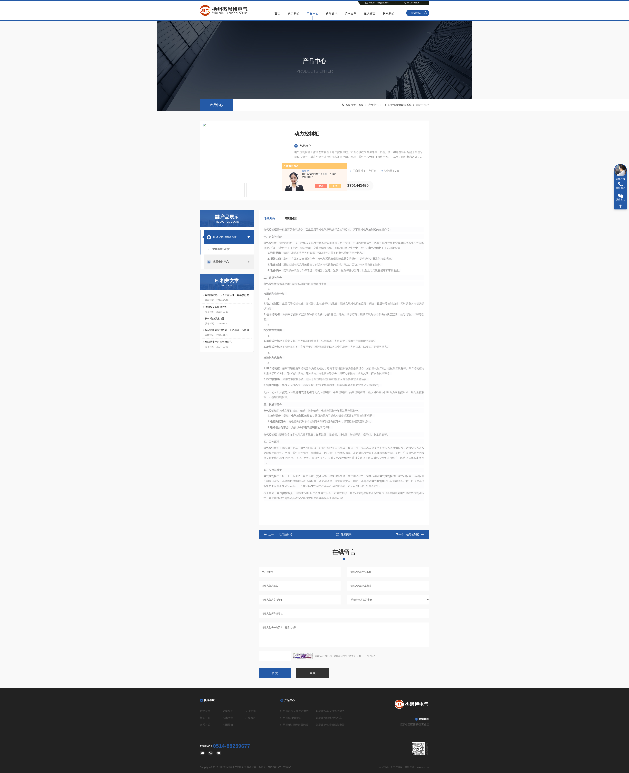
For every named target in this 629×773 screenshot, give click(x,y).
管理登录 (409, 767)
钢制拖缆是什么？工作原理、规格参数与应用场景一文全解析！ (228, 295)
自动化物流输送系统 (399, 105)
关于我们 (293, 13)
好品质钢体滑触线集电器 (330, 724)
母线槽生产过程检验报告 (218, 341)
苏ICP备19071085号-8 (279, 767)
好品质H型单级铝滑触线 (294, 724)
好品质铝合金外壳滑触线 (294, 711)
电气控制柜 (285, 534)
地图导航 (228, 724)
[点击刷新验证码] (303, 656)
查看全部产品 (221, 261)
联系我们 (388, 13)
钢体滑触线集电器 (215, 318)
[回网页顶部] (620, 206)
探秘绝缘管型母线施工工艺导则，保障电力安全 (228, 330)
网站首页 (205, 711)
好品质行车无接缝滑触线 (330, 711)
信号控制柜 (412, 534)
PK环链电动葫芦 (221, 249)
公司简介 (228, 711)
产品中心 (312, 13)
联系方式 (205, 724)
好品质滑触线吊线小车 (329, 717)
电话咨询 (620, 188)
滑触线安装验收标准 (216, 306)
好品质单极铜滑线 (290, 717)
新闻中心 (205, 717)
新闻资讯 (331, 13)
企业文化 (250, 711)
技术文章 (350, 13)
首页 (277, 13)
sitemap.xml (423, 767)
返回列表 (346, 534)
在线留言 (369, 13)
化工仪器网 (396, 767)
